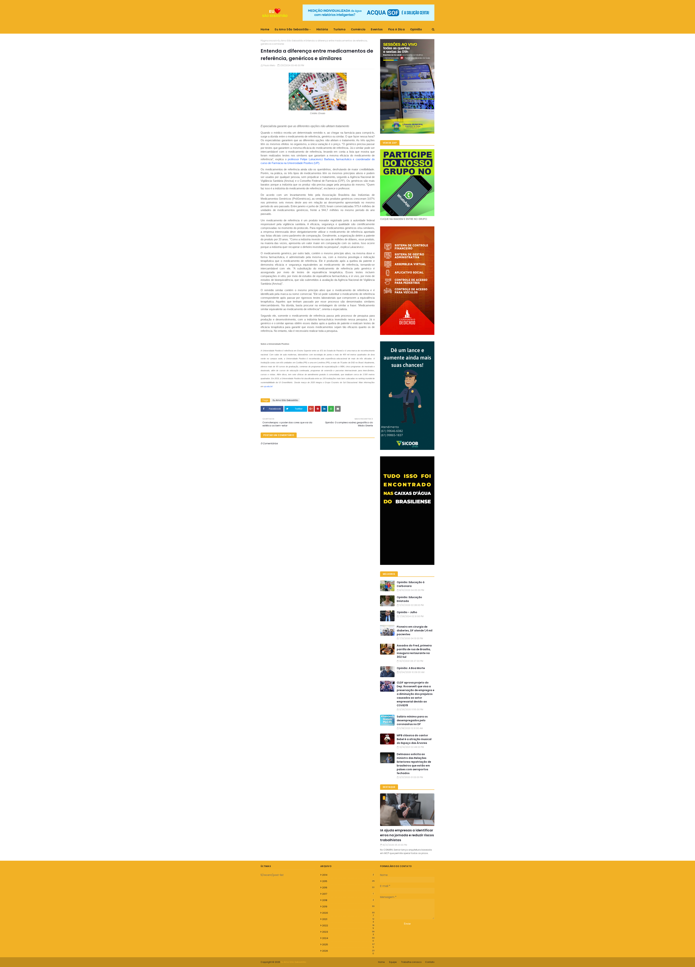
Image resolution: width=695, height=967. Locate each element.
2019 (348, 906)
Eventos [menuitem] (377, 29)
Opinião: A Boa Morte (411, 668)
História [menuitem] (322, 29)
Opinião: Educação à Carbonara (410, 584)
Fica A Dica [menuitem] (396, 29)
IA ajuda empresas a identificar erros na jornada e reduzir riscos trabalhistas (407, 835)
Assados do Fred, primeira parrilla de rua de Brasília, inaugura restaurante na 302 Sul (414, 651)
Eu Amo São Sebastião (290, 40)
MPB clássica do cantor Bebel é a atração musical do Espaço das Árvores (414, 739)
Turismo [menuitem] (339, 29)
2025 (348, 944)
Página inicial (268, 40)
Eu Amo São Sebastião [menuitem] (292, 29)
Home (381, 962)
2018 (348, 900)
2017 (348, 894)
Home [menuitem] (265, 29)
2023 (348, 932)
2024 (348, 938)
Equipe (393, 962)
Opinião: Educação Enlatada (409, 599)
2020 (348, 913)
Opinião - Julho (407, 612)
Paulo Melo (269, 65)
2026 (348, 951)
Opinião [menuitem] (416, 29)
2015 (348, 881)
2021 (348, 919)
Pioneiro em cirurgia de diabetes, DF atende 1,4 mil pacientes (414, 630)
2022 (348, 925)
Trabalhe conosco (411, 962)
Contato (429, 962)
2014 (348, 875)
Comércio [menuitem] (358, 29)
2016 (348, 887)
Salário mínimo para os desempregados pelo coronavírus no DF (412, 720)
